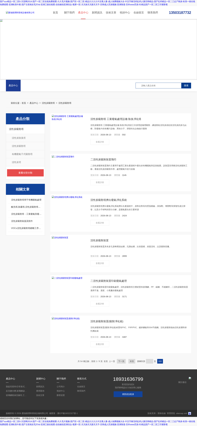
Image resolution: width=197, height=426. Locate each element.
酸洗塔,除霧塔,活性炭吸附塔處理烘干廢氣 (27, 207)
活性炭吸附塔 (48, 103)
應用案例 (40, 391)
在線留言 (139, 12)
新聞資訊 (97, 12)
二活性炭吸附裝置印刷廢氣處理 (108, 280)
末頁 (132, 361)
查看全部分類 (25, 173)
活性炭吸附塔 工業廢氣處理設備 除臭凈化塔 (115, 119)
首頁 (55, 12)
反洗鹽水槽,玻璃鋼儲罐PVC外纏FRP (16, 391)
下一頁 (121, 361)
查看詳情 (100, 142)
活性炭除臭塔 (19, 138)
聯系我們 (153, 12)
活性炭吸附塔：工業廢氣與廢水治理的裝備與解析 (27, 214)
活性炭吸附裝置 (99, 240)
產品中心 (83, 12)
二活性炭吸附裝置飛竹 (103, 159)
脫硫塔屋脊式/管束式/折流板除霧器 (16, 386)
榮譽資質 (61, 395)
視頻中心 (125, 12)
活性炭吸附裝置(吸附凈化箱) (106, 321)
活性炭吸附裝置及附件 (22, 221)
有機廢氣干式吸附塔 (22, 154)
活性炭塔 (16, 162)
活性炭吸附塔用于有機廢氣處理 (26, 200)
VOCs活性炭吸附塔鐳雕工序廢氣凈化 (27, 228)
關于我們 (69, 12)
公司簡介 (61, 386)
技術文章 (111, 12)
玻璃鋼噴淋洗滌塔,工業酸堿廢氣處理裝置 (16, 395)
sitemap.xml (181, 413)
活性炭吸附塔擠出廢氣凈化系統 (108, 200)
